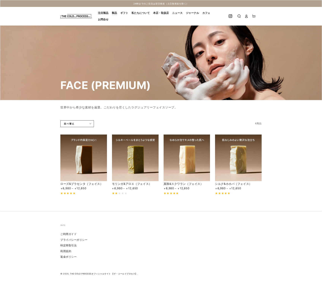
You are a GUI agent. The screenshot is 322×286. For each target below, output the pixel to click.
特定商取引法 (68, 245)
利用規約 (65, 251)
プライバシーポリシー (73, 239)
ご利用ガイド (68, 234)
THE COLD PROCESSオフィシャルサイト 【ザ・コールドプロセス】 (103, 274)
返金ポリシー (68, 256)
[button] (239, 16)
